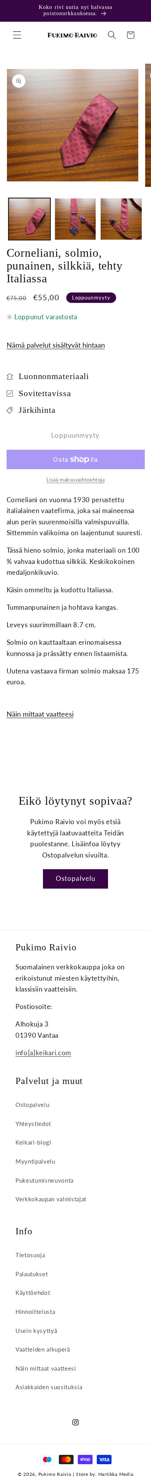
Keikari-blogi (33, 1142)
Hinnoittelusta (35, 1311)
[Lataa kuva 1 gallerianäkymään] (29, 219)
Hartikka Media (116, 1474)
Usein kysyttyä (36, 1330)
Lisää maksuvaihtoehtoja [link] (75, 480)
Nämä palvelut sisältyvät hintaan (56, 345)
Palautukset (31, 1273)
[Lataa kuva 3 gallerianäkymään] (121, 219)
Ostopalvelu (75, 878)
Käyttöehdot (32, 1292)
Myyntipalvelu (35, 1161)
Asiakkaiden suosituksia (48, 1386)
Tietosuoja (30, 1254)
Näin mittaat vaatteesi (40, 714)
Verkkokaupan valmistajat (50, 1198)
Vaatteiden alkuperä (42, 1349)
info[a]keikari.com (43, 1053)
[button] (17, 35)
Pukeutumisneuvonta (44, 1180)
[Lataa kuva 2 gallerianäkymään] (75, 219)
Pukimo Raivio (55, 1474)
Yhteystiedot (33, 1123)
